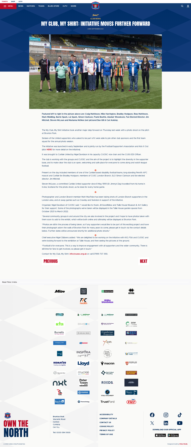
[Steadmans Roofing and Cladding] (83, 392)
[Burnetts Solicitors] (60, 333)
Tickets (5, 1)
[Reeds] (107, 382)
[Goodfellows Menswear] (60, 343)
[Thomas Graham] (83, 401)
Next (143, 261)
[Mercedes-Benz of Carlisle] (60, 372)
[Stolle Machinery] (107, 392)
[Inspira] (83, 353)
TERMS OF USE (106, 434)
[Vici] (131, 401)
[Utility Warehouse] (107, 301)
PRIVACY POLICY (107, 430)
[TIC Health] (83, 301)
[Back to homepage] (95, 5)
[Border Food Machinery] (107, 324)
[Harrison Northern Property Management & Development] (131, 343)
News (20, 6)
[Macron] (107, 363)
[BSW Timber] (131, 324)
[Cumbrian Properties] (107, 333)
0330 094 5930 (62, 432)
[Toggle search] (182, 6)
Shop (13, 1)
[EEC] (131, 333)
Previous (51, 261)
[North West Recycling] (107, 372)
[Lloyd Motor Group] (83, 363)
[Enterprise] (107, 291)
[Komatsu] (60, 363)
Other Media (183, 444)
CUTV (20, 1)
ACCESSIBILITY (106, 414)
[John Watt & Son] (107, 353)
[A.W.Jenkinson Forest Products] (107, 314)
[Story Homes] (131, 392)
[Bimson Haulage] (83, 324)
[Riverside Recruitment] (131, 382)
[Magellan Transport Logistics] (131, 363)
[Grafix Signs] (107, 343)
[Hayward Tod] (60, 353)
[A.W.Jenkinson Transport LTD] (83, 314)
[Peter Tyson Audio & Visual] (83, 382)
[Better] (60, 324)
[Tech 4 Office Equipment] (60, 401)
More (73, 6)
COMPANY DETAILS (108, 418)
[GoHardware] (83, 343)
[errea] (131, 291)
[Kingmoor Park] (131, 353)
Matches (31, 6)
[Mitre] (60, 291)
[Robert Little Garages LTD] (60, 392)
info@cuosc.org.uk (78, 254)
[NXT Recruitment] (60, 383)
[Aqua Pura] (60, 315)
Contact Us (105, 422)
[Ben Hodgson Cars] (131, 314)
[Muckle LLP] (83, 372)
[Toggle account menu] (188, 6)
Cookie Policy (107, 426)
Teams (41, 6)
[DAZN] (83, 291)
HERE (49, 150)
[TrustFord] (107, 402)
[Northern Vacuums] (131, 372)
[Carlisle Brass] (83, 333)
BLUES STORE (53, 6)
